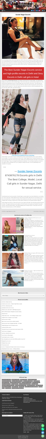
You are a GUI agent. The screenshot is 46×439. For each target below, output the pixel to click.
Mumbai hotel (15, 386)
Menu (4, 10)
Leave (28, 431)
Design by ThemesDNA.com (23, 437)
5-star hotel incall (6, 379)
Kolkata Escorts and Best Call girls (29, 399)
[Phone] (42, 429)
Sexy (3, 388)
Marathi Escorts (31, 385)
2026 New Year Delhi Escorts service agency (10, 407)
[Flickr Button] (39, 10)
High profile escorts (26, 382)
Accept (24, 431)
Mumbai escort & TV (6, 386)
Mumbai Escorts (26, 397)
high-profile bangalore (15, 382)
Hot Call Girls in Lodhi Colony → (39, 211)
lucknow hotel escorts (20, 385)
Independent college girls (8, 385)
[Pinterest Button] (35, 10)
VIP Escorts (8, 388)
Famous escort (5, 382)
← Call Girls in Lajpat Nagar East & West (8, 211)
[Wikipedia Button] (44, 10)
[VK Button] (42, 10)
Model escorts (39, 385)
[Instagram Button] (38, 10)
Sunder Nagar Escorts (23, 14)
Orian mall (21, 386)
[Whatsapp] (42, 425)
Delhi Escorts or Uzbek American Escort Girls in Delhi (32, 401)
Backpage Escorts (32, 379)
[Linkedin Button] (36, 10)
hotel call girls (36, 382)
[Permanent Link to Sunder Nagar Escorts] (23, 38)
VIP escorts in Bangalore (17, 388)
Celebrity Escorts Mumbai (27, 398)
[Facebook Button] (33, 10)
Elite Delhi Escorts (26, 402)
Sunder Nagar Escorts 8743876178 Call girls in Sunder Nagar (23, 155)
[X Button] (31, 10)
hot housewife (15, 383)
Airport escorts (15, 379)
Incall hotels (35, 383)
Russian (40, 386)
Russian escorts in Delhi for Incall (8, 405)
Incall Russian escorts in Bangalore (8, 403)
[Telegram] (42, 432)
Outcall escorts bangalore (31, 386)
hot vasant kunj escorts (24, 383)
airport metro (23, 379)
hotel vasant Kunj (6, 383)
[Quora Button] (41, 10)
